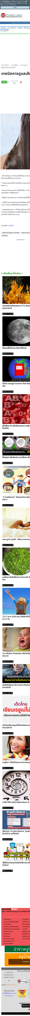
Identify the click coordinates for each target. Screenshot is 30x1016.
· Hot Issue (6, 936)
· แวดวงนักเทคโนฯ (8, 943)
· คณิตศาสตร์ (25, 922)
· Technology (7, 919)
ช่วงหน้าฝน (5, 236)
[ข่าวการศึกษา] (12, 28)
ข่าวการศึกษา (5, 65)
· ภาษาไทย (24, 929)
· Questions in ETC (9, 941)
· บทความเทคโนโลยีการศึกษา (11, 922)
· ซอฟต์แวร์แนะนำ (8, 931)
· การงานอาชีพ (26, 939)
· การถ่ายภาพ (6, 934)
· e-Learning (7, 924)
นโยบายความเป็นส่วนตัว (10, 4)
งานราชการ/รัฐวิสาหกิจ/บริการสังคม (14, 66)
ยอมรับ (15, 7)
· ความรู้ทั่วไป (25, 919)
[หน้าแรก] (3, 28)
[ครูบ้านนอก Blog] (20, 28)
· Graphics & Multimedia (11, 927)
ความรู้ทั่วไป (14, 65)
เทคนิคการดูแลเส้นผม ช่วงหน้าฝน (11, 233)
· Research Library (8, 939)
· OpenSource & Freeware (11, 929)
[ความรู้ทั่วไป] (4, 30)
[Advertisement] (15, 888)
